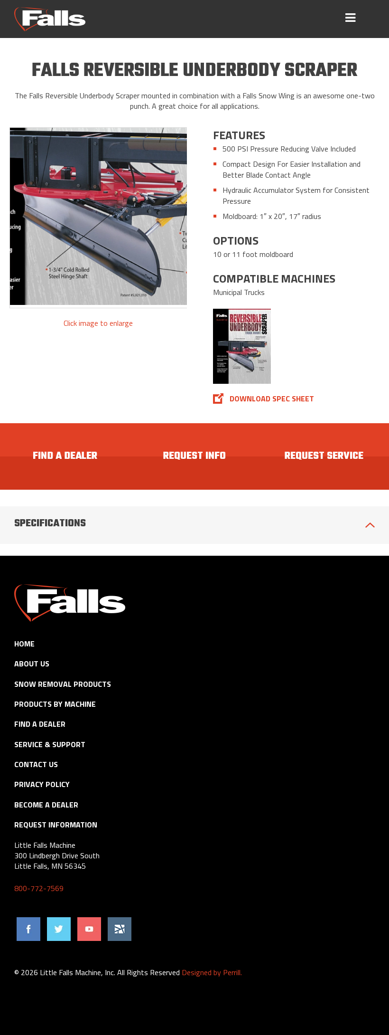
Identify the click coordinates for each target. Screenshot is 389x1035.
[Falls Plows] (49, 19)
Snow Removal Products (62, 684)
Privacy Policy (42, 784)
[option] (98, 217)
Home (24, 643)
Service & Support (49, 744)
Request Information (55, 824)
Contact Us (36, 764)
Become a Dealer (46, 804)
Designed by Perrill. (212, 972)
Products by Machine (55, 704)
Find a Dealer (39, 724)
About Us (31, 663)
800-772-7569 (39, 888)
